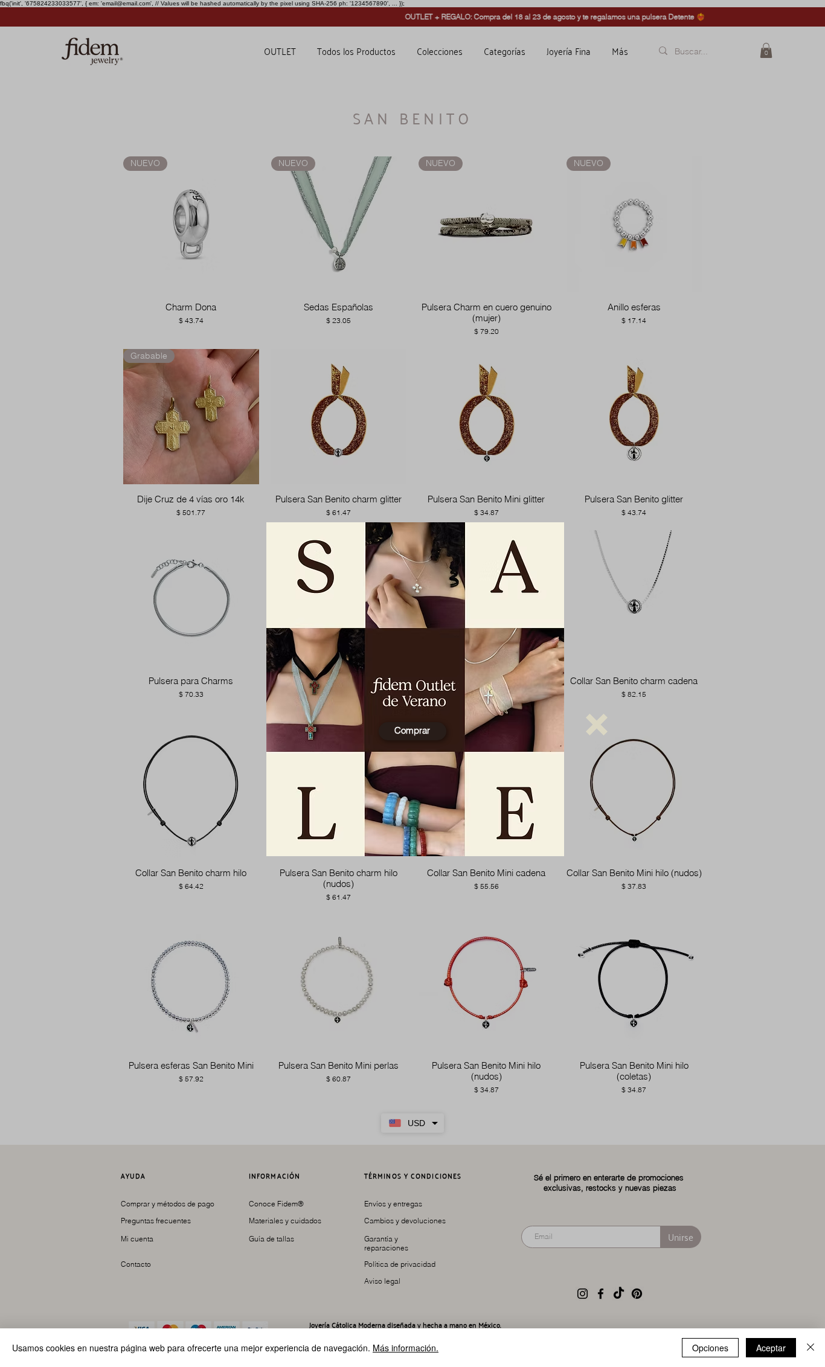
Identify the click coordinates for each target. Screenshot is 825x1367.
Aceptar (771, 1348)
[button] (597, 724)
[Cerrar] (810, 1347)
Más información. (405, 1348)
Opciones (710, 1348)
